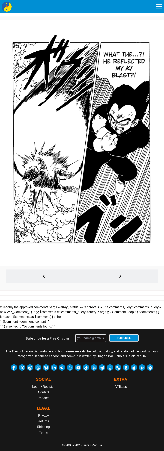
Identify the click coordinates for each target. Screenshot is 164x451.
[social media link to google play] (142, 367)
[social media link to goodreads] (110, 367)
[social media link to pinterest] (62, 367)
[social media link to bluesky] (46, 367)
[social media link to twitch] (94, 367)
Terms (43, 432)
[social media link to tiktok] (86, 367)
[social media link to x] (22, 367)
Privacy (43, 415)
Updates (43, 398)
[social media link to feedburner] (118, 367)
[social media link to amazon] (126, 367)
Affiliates (121, 386)
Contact (43, 392)
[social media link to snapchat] (70, 367)
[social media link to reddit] (102, 367)
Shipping (43, 427)
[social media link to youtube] (78, 367)
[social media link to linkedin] (54, 367)
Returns (43, 421)
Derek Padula (92, 445)
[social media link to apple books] (134, 367)
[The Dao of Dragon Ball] (7, 7)
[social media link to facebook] (14, 367)
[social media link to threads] (38, 367)
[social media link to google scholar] (150, 367)
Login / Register (43, 386)
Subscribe (124, 338)
